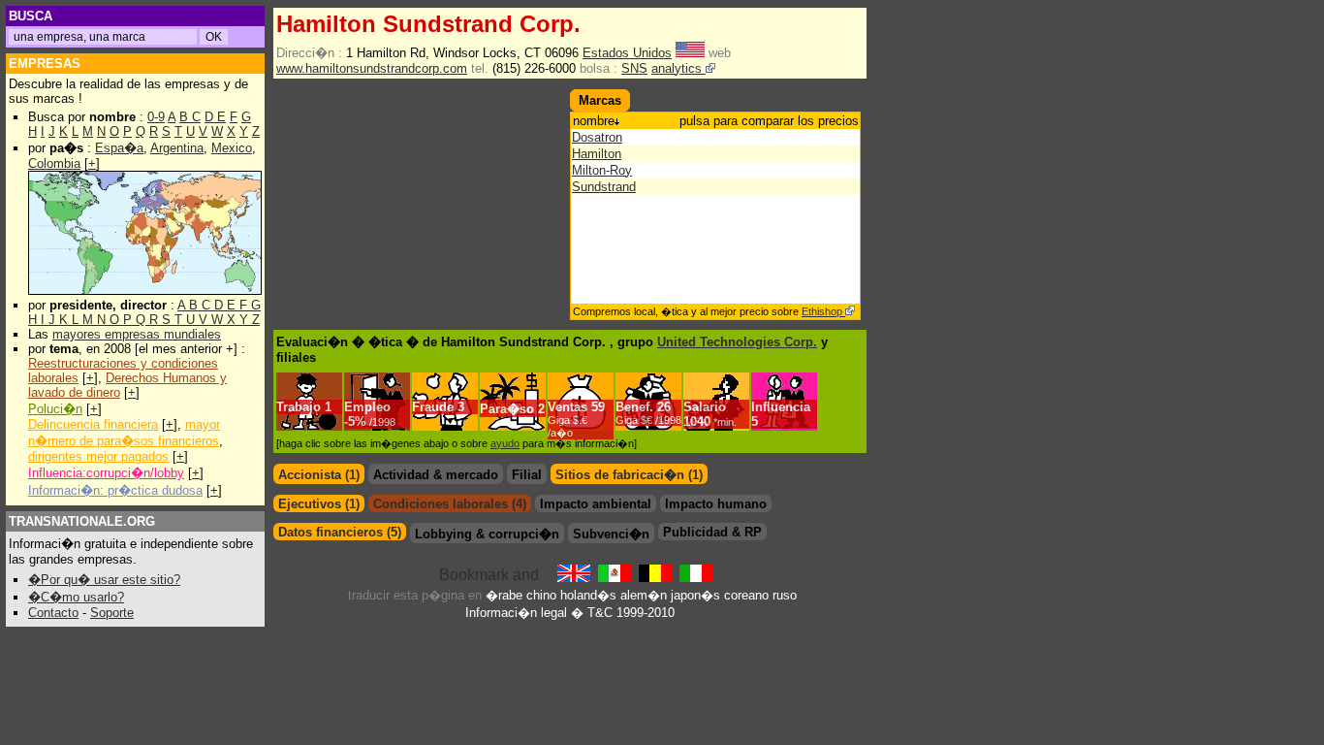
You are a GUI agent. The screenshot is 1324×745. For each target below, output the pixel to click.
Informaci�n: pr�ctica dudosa (115, 490)
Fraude (433, 407)
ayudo (505, 443)
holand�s (588, 595)
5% (371, 421)
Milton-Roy (602, 170)
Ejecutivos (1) (319, 504)
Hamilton (596, 153)
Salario (704, 407)
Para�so (507, 409)
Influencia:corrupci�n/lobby (106, 473)
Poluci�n (55, 409)
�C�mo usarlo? (76, 597)
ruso (784, 595)
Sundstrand (604, 186)
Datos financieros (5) (339, 532)
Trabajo (298, 407)
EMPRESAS (44, 63)
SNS (634, 68)
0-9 (156, 117)
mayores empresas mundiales (136, 334)
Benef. (634, 407)
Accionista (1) (319, 475)
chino (541, 595)
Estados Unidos (627, 53)
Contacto (53, 612)
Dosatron (597, 137)
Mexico (231, 148)
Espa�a (119, 148)
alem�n (643, 595)
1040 (710, 421)
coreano (746, 595)
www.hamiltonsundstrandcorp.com (371, 68)
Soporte (112, 612)
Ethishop (823, 311)
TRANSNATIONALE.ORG (82, 521)
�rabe (504, 595)
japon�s (695, 595)
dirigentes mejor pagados (98, 456)
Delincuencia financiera (93, 424)
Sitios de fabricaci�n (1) (629, 475)
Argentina (177, 148)
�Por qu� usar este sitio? (104, 579)
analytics (678, 68)
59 (576, 419)
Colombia (54, 163)
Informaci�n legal (516, 612)
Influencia (780, 407)
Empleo (367, 407)
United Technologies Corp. (737, 342)
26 (648, 413)
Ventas (567, 407)
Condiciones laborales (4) (449, 504)
